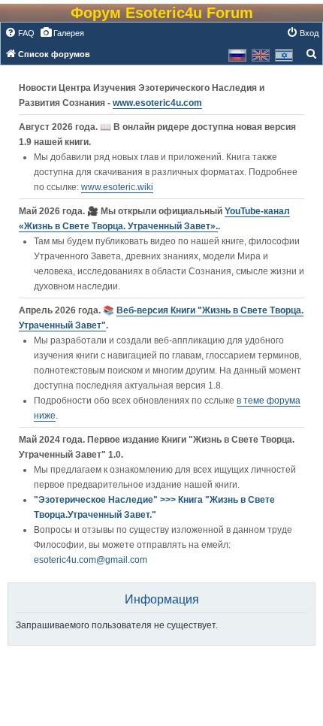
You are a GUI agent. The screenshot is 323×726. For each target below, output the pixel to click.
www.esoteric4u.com (157, 103)
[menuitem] (20, 33)
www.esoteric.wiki (117, 187)
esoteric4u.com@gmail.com (90, 560)
